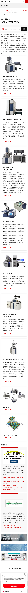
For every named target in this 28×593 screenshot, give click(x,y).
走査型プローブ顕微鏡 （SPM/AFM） (9, 315)
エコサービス (7, 407)
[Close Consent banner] (25, 574)
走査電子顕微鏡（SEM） (10, 76)
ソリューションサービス (10, 436)
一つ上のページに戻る (15, 568)
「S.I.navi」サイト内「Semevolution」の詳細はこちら (13, 526)
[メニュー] (26, 1)
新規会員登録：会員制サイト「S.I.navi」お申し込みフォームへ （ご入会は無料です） (14, 487)
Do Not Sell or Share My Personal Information (14, 585)
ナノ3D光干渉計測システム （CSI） (13, 359)
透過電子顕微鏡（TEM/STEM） (12, 119)
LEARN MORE (7, 93)
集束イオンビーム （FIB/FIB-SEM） (8, 169)
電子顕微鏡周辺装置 (9, 221)
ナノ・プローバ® (8, 273)
